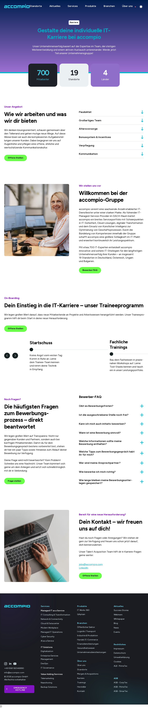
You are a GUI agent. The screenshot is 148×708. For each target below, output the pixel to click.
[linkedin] (10, 663)
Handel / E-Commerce (87, 639)
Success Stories (121, 610)
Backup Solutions (49, 687)
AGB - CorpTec (120, 682)
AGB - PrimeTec (121, 687)
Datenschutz (120, 653)
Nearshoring (46, 682)
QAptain (81, 614)
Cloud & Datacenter (50, 623)
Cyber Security (47, 636)
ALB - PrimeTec (120, 666)
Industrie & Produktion (87, 635)
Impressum (119, 648)
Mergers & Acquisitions (87, 674)
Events (117, 632)
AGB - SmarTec (121, 691)
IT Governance (47, 668)
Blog (116, 623)
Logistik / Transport (86, 631)
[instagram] (5, 663)
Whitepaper (119, 619)
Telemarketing (47, 678)
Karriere (80, 678)
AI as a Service (47, 641)
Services (73, 6)
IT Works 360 (83, 610)
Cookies (117, 661)
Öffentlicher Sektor (86, 627)
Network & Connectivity (52, 619)
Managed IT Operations (52, 632)
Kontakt (81, 691)
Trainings (81, 682)
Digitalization (47, 651)
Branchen (109, 6)
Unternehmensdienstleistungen (91, 652)
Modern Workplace (49, 628)
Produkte (90, 6)
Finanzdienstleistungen (87, 644)
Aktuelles (54, 6)
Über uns (127, 6)
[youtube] (14, 663)
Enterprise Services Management (49, 657)
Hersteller (81, 687)
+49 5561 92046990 (14, 668)
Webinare (118, 615)
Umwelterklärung (122, 657)
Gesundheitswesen (86, 648)
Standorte (35, 6)
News (116, 628)
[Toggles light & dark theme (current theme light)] (141, 7)
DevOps (44, 663)
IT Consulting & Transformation (55, 615)
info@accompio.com (14, 673)
